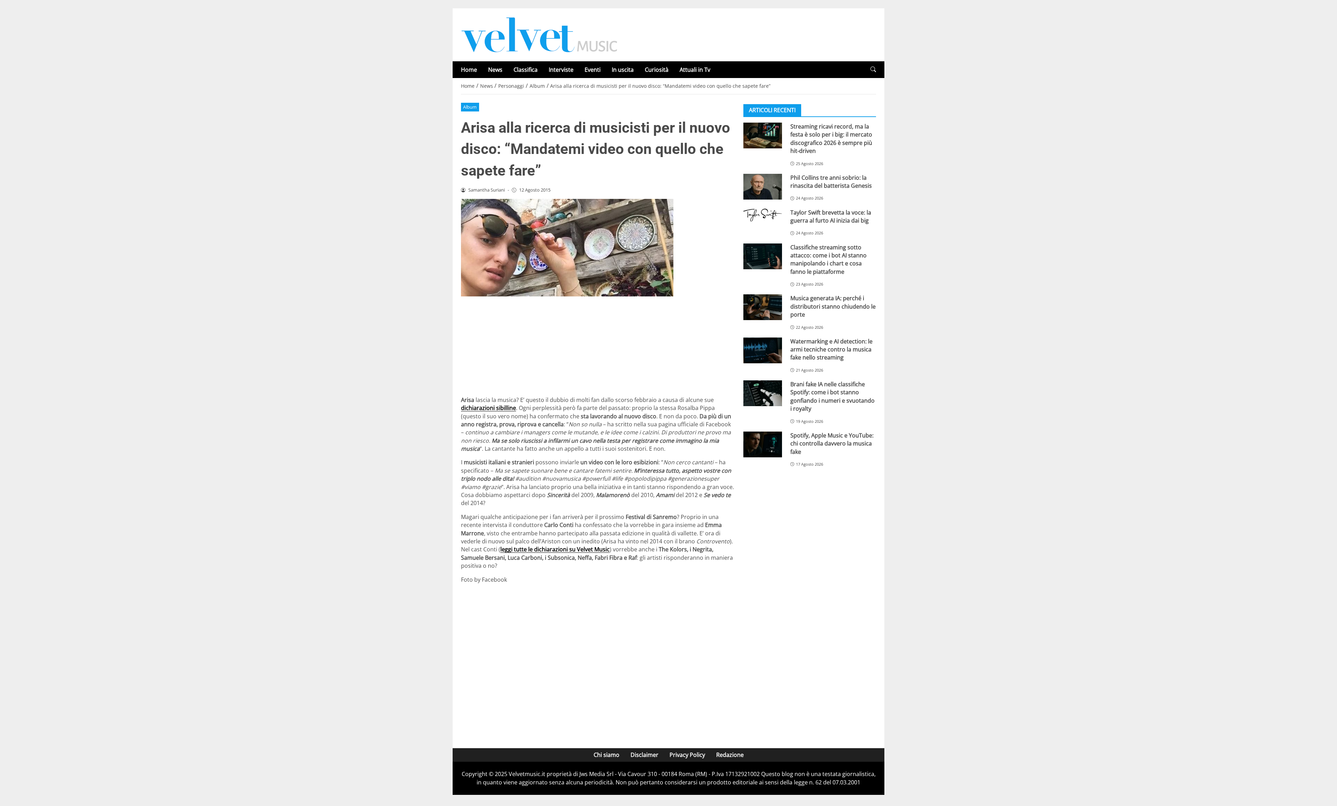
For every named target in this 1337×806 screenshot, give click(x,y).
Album (470, 107)
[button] (873, 69)
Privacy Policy (687, 755)
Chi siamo (606, 755)
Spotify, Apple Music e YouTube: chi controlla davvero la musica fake (832, 444)
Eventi (593, 69)
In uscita (623, 69)
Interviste (561, 69)
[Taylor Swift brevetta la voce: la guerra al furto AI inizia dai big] (762, 215)
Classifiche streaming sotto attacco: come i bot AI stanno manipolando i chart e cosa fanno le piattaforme (828, 259)
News (495, 69)
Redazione (730, 755)
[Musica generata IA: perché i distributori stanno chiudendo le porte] (762, 307)
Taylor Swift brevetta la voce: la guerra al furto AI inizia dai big (830, 216)
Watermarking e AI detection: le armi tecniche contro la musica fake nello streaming (831, 350)
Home (469, 69)
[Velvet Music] (539, 34)
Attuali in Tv (695, 69)
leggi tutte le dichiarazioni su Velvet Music (555, 549)
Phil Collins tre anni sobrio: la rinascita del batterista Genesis (831, 181)
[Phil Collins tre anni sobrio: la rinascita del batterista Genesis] (762, 187)
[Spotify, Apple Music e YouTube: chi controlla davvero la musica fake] (762, 444)
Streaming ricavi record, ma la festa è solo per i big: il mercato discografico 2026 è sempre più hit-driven (831, 139)
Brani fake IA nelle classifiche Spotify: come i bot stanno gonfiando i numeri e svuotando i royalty (832, 396)
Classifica (526, 69)
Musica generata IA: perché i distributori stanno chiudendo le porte (833, 306)
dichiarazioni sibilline (488, 408)
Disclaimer (644, 755)
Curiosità (656, 69)
